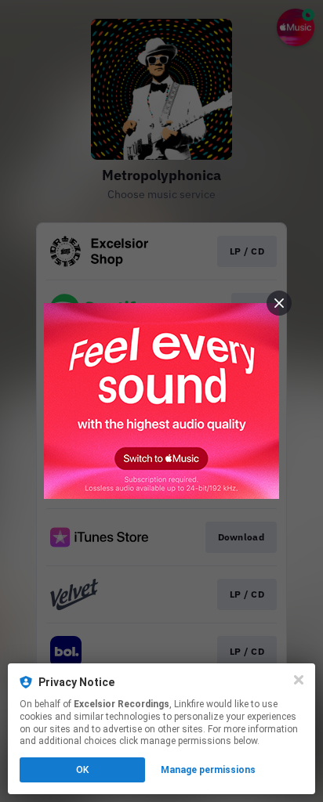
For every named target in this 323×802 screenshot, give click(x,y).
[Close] (298, 679)
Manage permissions (208, 769)
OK (82, 769)
